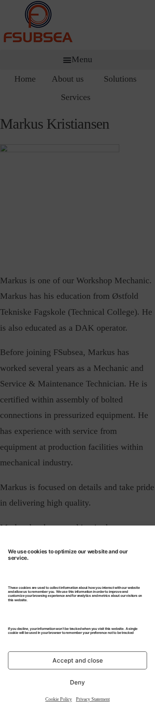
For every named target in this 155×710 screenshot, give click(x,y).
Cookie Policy (58, 699)
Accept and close (77, 660)
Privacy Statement (93, 699)
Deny (77, 682)
